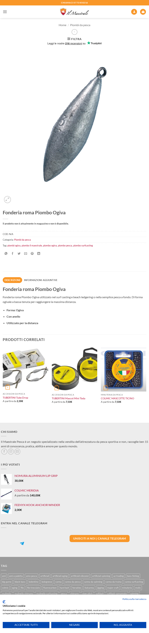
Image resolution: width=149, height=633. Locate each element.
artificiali (44, 575)
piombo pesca (65, 245)
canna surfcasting (134, 581)
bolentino (33, 581)
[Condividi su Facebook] (13, 254)
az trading (118, 575)
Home (62, 25)
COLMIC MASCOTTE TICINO (117, 398)
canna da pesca (73, 581)
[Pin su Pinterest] (32, 254)
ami (4, 575)
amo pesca (31, 575)
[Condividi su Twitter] (19, 254)
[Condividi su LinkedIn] (39, 254)
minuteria (127, 587)
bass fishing (133, 575)
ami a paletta (16, 575)
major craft (113, 587)
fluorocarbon (50, 587)
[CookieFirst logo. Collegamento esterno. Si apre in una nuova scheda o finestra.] (4, 601)
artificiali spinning (101, 575)
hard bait (64, 587)
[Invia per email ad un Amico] (26, 254)
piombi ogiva (14, 245)
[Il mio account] (134, 12)
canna (58, 581)
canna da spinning (93, 581)
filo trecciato (33, 587)
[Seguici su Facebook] (4, 452)
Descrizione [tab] (13, 280)
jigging (100, 587)
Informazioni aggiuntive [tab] (40, 280)
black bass (20, 581)
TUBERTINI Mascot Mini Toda (68, 398)
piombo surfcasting (83, 245)
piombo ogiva (50, 245)
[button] (5, 11)
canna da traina (114, 581)
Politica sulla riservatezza (134, 599)
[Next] (146, 384)
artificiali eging (60, 575)
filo (22, 587)
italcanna (89, 587)
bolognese (47, 581)
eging (14, 587)
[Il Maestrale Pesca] (74, 12)
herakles (76, 587)
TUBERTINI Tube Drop (15, 397)
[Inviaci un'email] (17, 452)
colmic (5, 587)
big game (6, 581)
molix (138, 587)
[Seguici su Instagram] (11, 452)
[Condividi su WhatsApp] (6, 254)
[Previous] (3, 384)
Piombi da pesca (80, 25)
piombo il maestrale (32, 245)
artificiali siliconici (80, 575)
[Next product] (74, 32)
